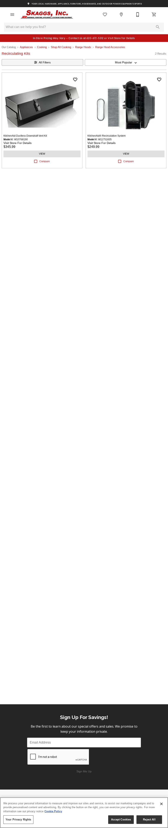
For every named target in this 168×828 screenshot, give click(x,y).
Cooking (42, 47)
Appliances (26, 47)
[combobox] (125, 62)
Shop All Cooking (61, 47)
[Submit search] (157, 27)
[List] (105, 14)
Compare (44, 161)
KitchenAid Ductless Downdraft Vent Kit (25, 135)
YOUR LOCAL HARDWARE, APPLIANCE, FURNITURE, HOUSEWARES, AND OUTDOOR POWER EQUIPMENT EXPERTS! (86, 4)
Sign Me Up (84, 771)
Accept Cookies (121, 819)
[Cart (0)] (154, 14)
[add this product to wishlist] (75, 79)
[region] (84, 812)
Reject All (149, 819)
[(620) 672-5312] (138, 14)
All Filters (45, 62)
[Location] (121, 14)
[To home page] (46, 14)
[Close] (161, 803)
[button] (12, 14)
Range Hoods (83, 47)
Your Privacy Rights (18, 819)
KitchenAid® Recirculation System (106, 135)
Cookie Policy (53, 811)
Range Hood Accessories (110, 47)
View (42, 153)
